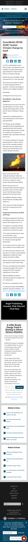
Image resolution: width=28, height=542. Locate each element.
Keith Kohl (15, 55)
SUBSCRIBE (21, 26)
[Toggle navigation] (25, 9)
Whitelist (14, 491)
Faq (14, 488)
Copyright (14, 495)
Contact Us (14, 486)
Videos (20, 16)
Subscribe (19, 387)
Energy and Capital (15, 397)
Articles (17, 13)
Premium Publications (8, 13)
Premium (14, 498)
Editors (15, 16)
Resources (8, 16)
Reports (23, 13)
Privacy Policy (14, 399)
